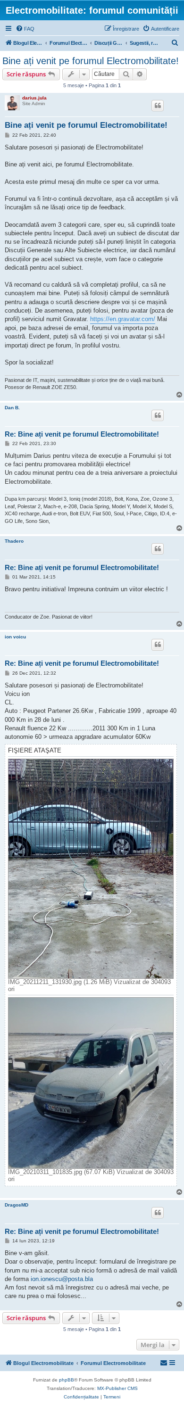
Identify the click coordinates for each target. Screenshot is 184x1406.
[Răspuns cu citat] (157, 105)
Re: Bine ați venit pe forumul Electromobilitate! (82, 434)
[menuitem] (25, 28)
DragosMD (16, 1205)
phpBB (66, 1379)
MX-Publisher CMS (117, 1388)
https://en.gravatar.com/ (122, 319)
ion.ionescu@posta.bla (62, 1278)
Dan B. (12, 407)
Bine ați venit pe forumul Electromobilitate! (90, 61)
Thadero (14, 541)
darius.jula (34, 97)
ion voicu (15, 636)
